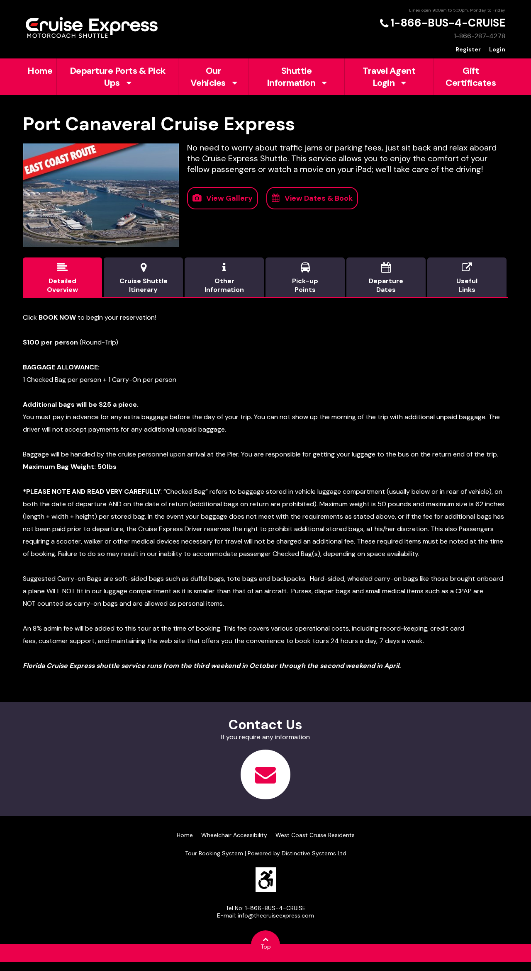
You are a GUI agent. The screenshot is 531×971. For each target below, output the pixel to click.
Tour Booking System (214, 853)
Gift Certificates (471, 77)
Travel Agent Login (389, 77)
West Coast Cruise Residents (315, 835)
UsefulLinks (466, 278)
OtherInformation (224, 278)
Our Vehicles (208, 77)
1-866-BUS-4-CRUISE (447, 23)
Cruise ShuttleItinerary (143, 278)
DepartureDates (386, 278)
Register (468, 49)
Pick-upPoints (305, 278)
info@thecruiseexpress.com (276, 915)
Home (39, 71)
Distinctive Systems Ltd (314, 853)
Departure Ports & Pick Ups (118, 77)
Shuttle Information (291, 77)
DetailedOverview (62, 278)
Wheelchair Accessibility (234, 835)
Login (497, 49)
